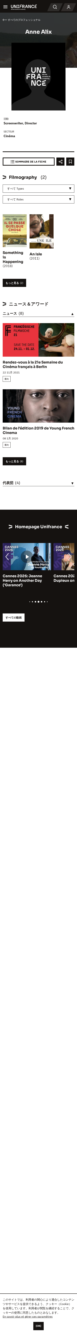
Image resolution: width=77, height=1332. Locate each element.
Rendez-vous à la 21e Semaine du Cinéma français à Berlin (33, 364)
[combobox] (38, 189)
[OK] (38, 1325)
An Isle (36, 254)
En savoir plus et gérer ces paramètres (28, 1316)
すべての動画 (14, 617)
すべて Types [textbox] (15, 188)
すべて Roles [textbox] (15, 199)
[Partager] (60, 162)
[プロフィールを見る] (68, 7)
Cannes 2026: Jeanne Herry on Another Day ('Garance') (22, 580)
